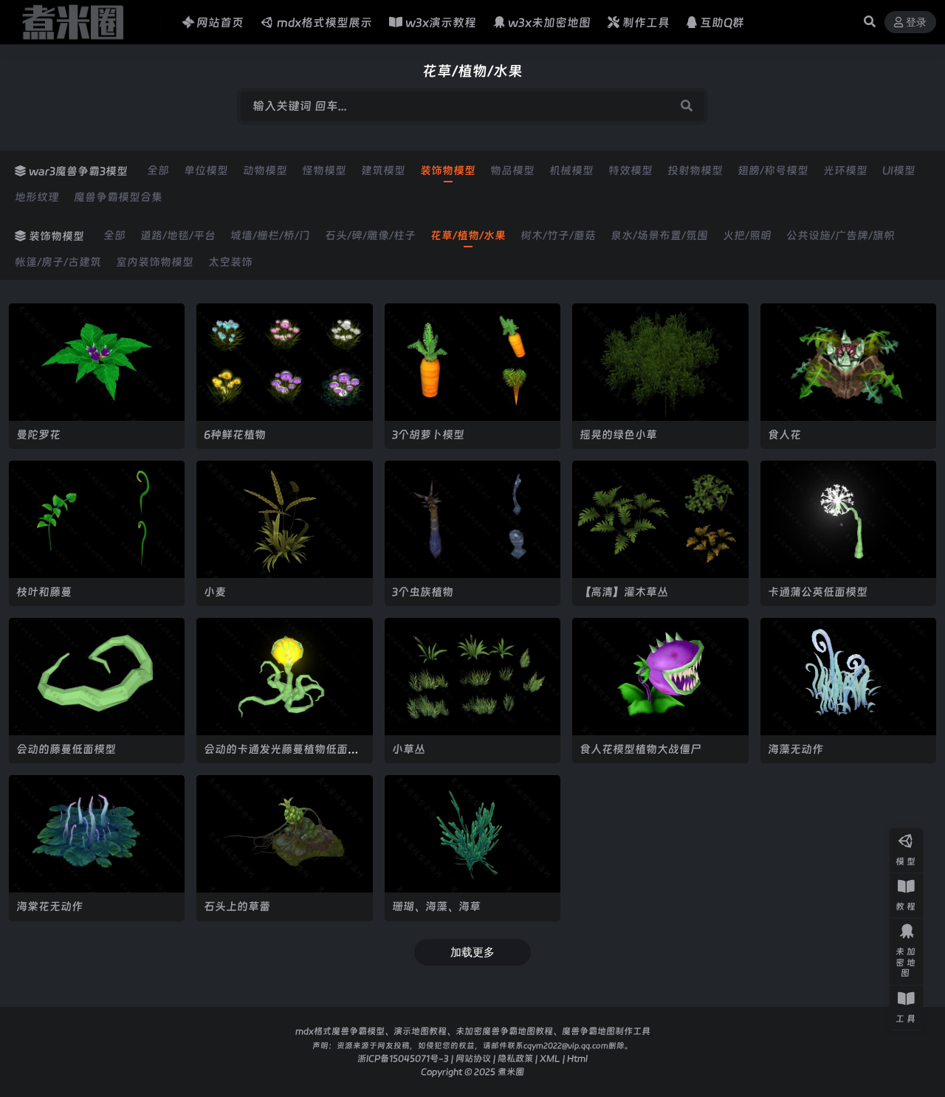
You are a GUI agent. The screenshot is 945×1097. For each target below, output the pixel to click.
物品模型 (512, 170)
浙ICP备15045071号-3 (403, 1058)
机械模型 (571, 170)
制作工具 (646, 23)
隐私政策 (515, 1058)
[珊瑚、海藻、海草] (472, 834)
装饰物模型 (447, 170)
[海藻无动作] (848, 676)
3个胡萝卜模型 (428, 434)
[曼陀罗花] (97, 362)
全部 (158, 170)
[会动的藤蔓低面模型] (97, 676)
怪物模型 (324, 170)
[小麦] (284, 519)
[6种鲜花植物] (284, 362)
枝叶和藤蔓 (44, 592)
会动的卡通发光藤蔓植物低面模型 (281, 755)
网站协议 (473, 1058)
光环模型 (845, 170)
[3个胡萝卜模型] (472, 362)
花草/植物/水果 (468, 235)
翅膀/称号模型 (773, 170)
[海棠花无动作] (97, 834)
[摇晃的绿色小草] (660, 362)
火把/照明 (747, 235)
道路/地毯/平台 (178, 235)
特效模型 (630, 170)
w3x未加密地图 (549, 23)
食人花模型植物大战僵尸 (640, 749)
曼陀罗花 (38, 434)
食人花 (784, 434)
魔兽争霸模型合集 (118, 197)
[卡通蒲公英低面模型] (848, 519)
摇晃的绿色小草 (618, 434)
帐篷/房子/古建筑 (58, 262)
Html (577, 1058)
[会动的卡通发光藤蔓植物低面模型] (284, 676)
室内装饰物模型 (154, 262)
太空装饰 (230, 262)
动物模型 (265, 170)
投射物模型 (695, 170)
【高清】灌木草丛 (624, 592)
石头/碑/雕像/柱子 (370, 235)
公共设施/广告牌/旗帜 (840, 235)
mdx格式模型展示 (324, 23)
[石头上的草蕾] (284, 834)
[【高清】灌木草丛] (660, 519)
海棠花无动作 (49, 906)
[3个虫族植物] (472, 519)
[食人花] (848, 362)
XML (550, 1058)
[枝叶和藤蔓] (97, 519)
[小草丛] (472, 676)
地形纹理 (37, 197)
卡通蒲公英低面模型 (817, 592)
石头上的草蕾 (237, 906)
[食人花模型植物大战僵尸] (660, 676)
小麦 (215, 592)
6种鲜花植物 (235, 434)
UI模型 (898, 170)
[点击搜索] (686, 106)
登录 (916, 22)
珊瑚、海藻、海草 (436, 906)
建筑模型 (383, 170)
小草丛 (408, 749)
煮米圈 (511, 1071)
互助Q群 (722, 23)
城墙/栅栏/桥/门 (270, 235)
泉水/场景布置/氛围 (659, 235)
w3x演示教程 (440, 23)
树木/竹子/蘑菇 (558, 235)
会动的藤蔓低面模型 (66, 749)
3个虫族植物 (422, 592)
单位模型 (206, 170)
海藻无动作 (795, 749)
